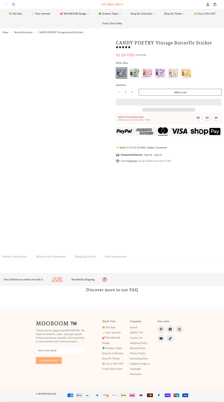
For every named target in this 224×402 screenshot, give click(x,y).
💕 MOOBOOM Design (73, 13)
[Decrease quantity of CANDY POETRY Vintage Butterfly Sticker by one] (119, 92)
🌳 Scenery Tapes (108, 13)
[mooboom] (112, 4)
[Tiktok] (170, 338)
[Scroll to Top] (218, 385)
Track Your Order (112, 23)
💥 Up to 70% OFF (204, 13)
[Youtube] (161, 338)
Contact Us (136, 337)
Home (5, 32)
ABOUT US (136, 332)
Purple (160, 73)
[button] (123, 47)
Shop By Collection (141, 13)
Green (134, 73)
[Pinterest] (161, 329)
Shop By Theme (173, 13)
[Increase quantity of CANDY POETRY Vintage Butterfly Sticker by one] (132, 92)
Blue (121, 73)
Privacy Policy (138, 353)
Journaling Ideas (139, 358)
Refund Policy (138, 348)
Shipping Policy (139, 342)
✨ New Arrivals (41, 13)
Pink (147, 73)
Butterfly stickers (23, 32)
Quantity (121, 85)
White (173, 73)
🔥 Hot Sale (15, 13)
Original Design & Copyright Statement (140, 368)
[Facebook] (170, 329)
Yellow (186, 73)
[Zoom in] (97, 45)
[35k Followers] (179, 329)
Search (134, 327)
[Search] (14, 4)
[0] (214, 4)
